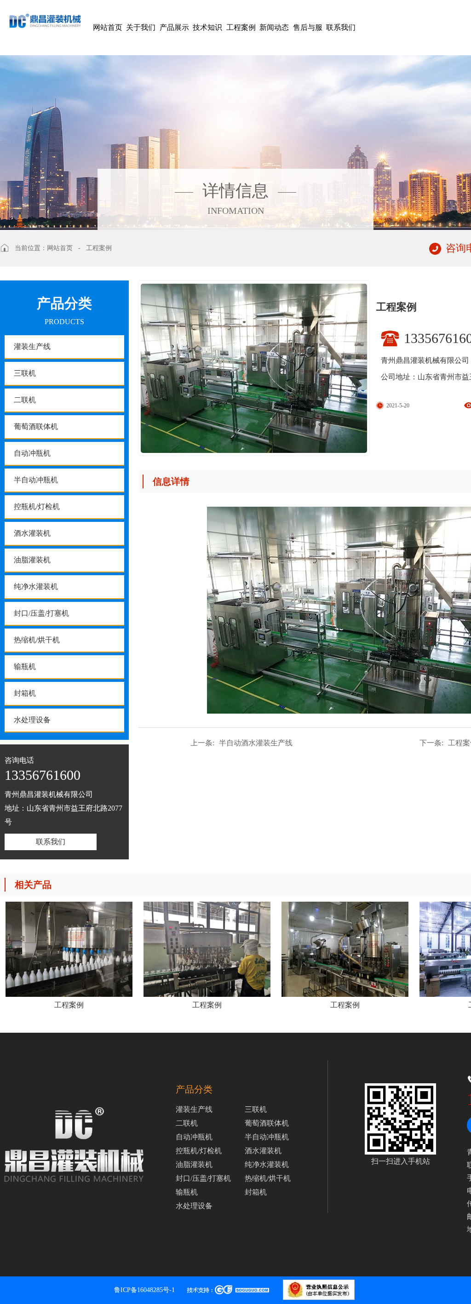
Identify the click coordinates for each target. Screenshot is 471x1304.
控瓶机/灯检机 (37, 506)
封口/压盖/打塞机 (41, 613)
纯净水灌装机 (36, 586)
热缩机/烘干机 (37, 640)
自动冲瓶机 (32, 453)
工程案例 (241, 27)
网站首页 (107, 27)
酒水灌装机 (32, 533)
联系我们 (341, 27)
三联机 (25, 373)
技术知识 (207, 27)
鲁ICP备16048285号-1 (144, 1290)
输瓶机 (25, 666)
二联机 (25, 400)
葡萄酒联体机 (36, 426)
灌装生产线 (32, 346)
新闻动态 (274, 27)
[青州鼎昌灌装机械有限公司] (45, 14)
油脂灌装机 (32, 560)
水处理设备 (32, 720)
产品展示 (174, 27)
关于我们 (140, 27)
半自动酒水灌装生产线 (241, 743)
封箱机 (25, 693)
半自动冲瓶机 (36, 480)
